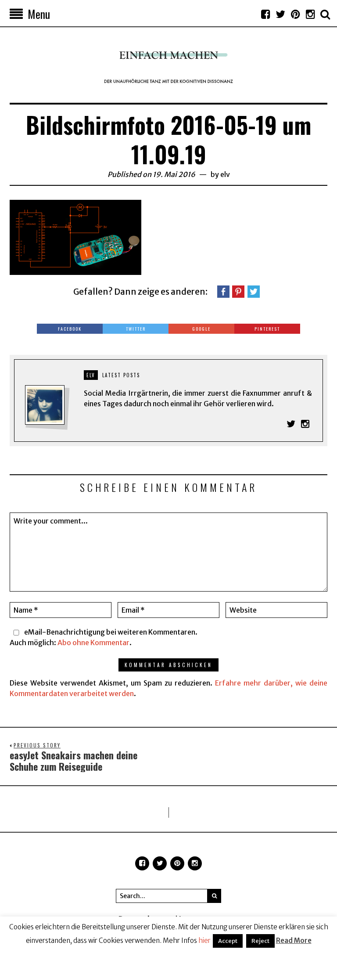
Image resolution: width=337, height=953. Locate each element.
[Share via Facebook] (223, 290)
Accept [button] (227, 941)
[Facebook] (265, 14)
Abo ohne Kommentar (93, 642)
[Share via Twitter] (253, 290)
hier (204, 940)
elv (225, 174)
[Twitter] (280, 14)
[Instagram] (310, 14)
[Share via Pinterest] (238, 290)
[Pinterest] (295, 14)
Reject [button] (260, 941)
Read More (294, 940)
